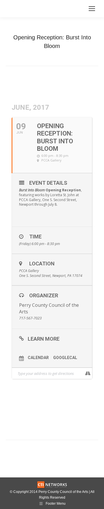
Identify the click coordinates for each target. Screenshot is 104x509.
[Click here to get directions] (87, 373)
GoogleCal (65, 357)
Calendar (38, 357)
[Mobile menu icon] (92, 8)
